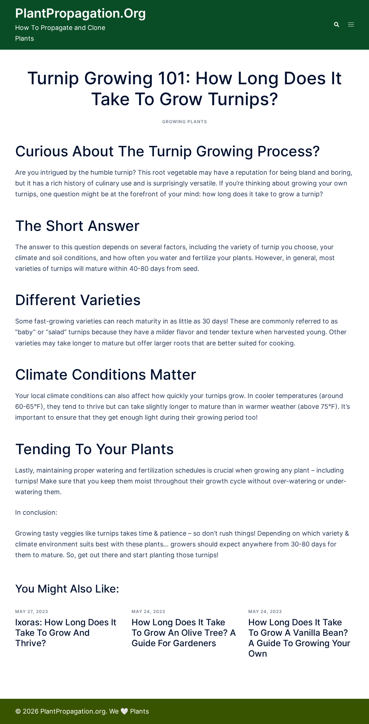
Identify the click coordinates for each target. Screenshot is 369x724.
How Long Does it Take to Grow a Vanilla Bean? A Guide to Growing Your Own (299, 637)
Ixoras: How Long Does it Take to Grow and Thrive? (65, 632)
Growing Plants (184, 121)
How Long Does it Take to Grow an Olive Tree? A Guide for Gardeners (184, 632)
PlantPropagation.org (80, 13)
